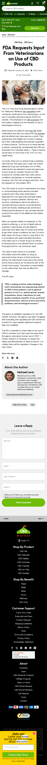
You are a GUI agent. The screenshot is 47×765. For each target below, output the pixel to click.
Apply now (35, 28)
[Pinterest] (21, 648)
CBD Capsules (23, 555)
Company (23, 668)
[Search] (4, 9)
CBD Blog (18, 42)
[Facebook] (12, 648)
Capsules (21, 14)
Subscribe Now (18, 754)
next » (41, 519)
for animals (39, 133)
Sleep (23, 584)
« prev (5, 519)
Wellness (23, 598)
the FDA (32, 131)
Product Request (23, 620)
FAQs (23, 631)
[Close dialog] (34, 733)
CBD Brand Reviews (23, 686)
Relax (23, 591)
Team (23, 671)
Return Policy (23, 627)
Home (4, 34)
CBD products (33, 120)
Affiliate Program (23, 679)
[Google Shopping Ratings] (23, 655)
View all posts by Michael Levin (19, 395)
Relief (23, 587)
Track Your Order (23, 612)
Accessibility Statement (23, 642)
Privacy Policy (23, 638)
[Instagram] (26, 648)
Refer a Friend (23, 682)
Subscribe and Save (23, 616)
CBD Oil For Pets (19, 405)
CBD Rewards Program (23, 675)
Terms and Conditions (23, 634)
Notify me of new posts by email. (18, 497)
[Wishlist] (37, 3)
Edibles (32, 14)
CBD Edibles (23, 558)
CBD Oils (8, 14)
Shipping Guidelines (23, 623)
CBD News (11, 34)
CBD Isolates (23, 573)
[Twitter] (17, 648)
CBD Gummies (23, 562)
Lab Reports (23, 693)
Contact (23, 701)
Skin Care (23, 602)
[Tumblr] (35, 648)
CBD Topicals (23, 566)
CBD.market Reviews (24, 690)
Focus (23, 595)
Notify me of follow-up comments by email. (22, 495)
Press (23, 697)
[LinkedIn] (30, 648)
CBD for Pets (23, 569)
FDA (32, 405)
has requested (29, 111)
